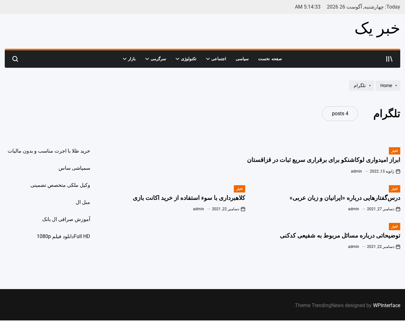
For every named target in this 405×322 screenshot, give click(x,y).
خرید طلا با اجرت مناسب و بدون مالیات (49, 151)
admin (356, 171)
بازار (132, 58)
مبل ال (83, 202)
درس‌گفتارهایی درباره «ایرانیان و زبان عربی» (345, 197)
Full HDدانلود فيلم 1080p (63, 236)
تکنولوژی (188, 58)
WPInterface (386, 305)
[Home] (387, 90)
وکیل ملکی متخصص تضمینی (60, 185)
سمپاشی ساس (74, 168)
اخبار (394, 151)
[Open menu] (389, 59)
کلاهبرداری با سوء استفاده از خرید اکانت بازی (189, 197)
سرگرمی (158, 58)
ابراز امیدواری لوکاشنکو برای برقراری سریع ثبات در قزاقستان (323, 159)
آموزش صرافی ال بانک (66, 219)
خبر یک (377, 28)
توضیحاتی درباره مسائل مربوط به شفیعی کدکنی (340, 235)
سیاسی (242, 58)
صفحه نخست (270, 58)
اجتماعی (218, 58)
